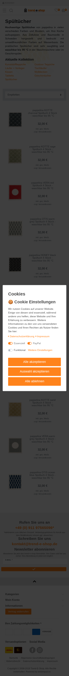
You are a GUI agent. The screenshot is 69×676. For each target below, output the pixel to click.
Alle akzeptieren (34, 362)
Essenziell (19, 343)
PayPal (37, 343)
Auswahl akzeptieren (34, 371)
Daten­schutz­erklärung (22, 336)
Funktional (19, 350)
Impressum (43, 336)
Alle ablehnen (34, 381)
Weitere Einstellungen (40, 350)
